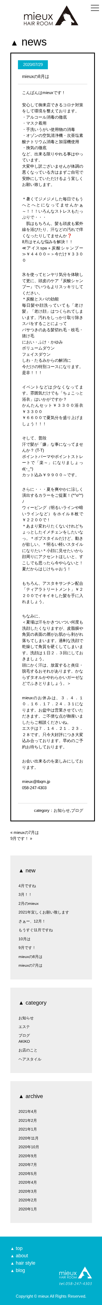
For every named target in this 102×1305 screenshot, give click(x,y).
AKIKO (24, 1041)
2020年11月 (28, 1138)
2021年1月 (27, 1129)
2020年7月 (27, 1164)
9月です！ (19, 838)
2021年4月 (27, 1111)
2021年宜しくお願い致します (43, 912)
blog (17, 1270)
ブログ (77, 810)
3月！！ (25, 894)
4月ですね (27, 886)
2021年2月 (27, 1120)
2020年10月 (28, 1147)
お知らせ (62, 810)
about (19, 1255)
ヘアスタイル (29, 1059)
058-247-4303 (34, 787)
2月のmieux (28, 903)
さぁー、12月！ (32, 921)
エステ (24, 1026)
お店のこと (28, 1050)
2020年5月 (27, 1173)
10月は (24, 939)
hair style (22, 1263)
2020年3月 (27, 1191)
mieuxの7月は (26, 832)
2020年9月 (27, 1156)
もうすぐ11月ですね (35, 930)
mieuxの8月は (30, 956)
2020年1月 (27, 1209)
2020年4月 (27, 1182)
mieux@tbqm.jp (36, 781)
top (16, 1248)
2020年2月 (27, 1200)
